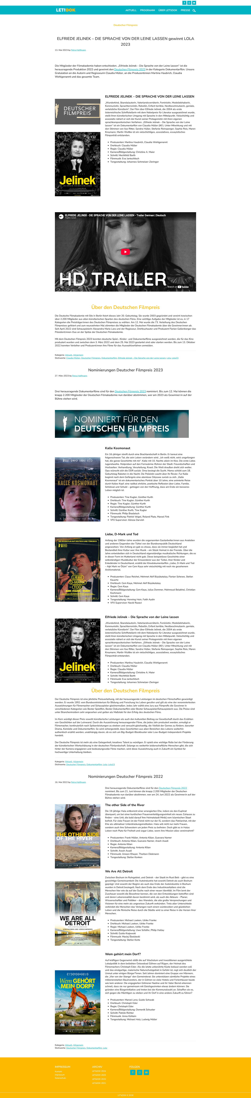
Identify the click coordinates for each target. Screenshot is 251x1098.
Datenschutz (60, 1078)
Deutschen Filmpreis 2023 (129, 69)
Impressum (60, 1074)
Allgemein (78, 355)
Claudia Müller (73, 358)
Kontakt (58, 1071)
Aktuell (68, 355)
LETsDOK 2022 (99, 1079)
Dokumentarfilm (109, 358)
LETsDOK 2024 (99, 1071)
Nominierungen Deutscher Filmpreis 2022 (125, 776)
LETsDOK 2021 (99, 1083)
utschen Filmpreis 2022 (174, 788)
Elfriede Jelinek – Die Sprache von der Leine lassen (142, 358)
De (160, 788)
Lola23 (175, 358)
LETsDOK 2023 (99, 1075)
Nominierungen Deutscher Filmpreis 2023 (125, 370)
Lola (169, 358)
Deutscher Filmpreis (90, 358)
